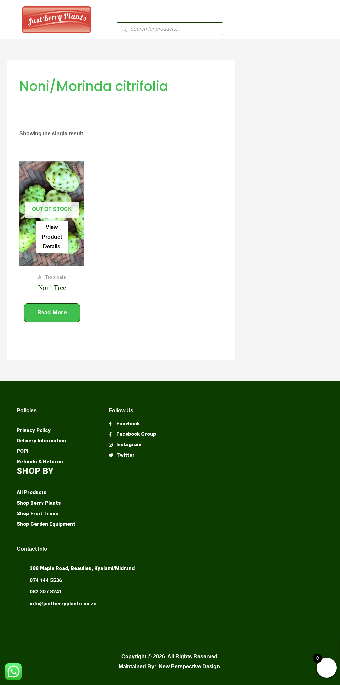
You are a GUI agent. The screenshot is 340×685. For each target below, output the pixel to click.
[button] (169, 9)
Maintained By (136, 666)
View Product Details (52, 236)
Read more (52, 312)
